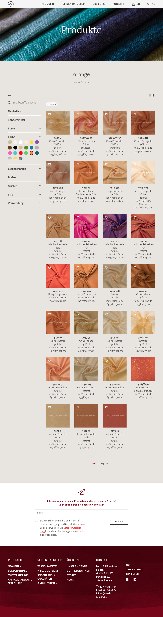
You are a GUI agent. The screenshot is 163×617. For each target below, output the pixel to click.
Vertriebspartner (78, 570)
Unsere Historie (77, 566)
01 (93, 463)
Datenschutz (134, 569)
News (70, 579)
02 (98, 463)
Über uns (99, 3)
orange (85, 82)
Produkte (48, 3)
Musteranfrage (18, 575)
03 (102, 463)
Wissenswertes (47, 566)
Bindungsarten (47, 583)
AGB (128, 565)
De (133, 3)
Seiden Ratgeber (74, 3)
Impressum (132, 573)
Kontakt (118, 3)
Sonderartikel (16, 120)
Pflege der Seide (48, 570)
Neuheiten (14, 111)
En (138, 3)
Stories (72, 575)
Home (77, 82)
